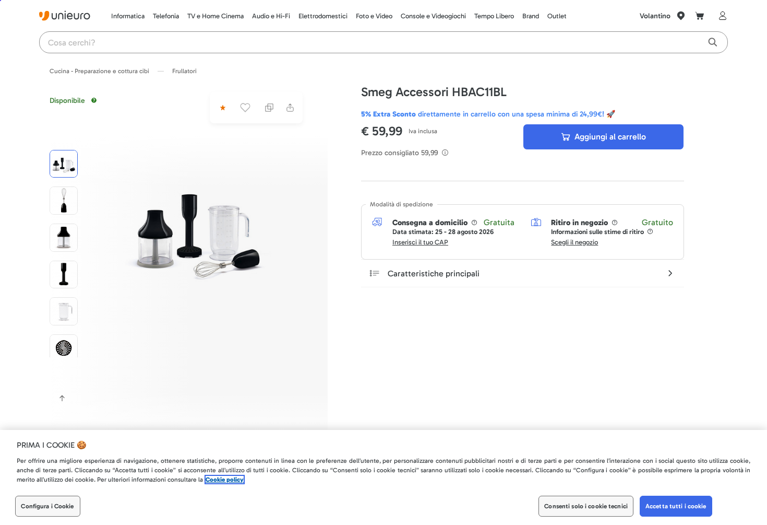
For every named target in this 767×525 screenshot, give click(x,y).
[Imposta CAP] (681, 15)
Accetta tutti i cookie (675, 506)
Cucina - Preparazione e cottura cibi (99, 71)
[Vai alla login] (720, 15)
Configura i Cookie (47, 506)
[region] (383, 477)
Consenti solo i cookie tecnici (586, 506)
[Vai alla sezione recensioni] (221, 107)
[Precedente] (62, 398)
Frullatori (184, 71)
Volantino (655, 15)
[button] (197, 228)
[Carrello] (699, 15)
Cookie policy (225, 479)
